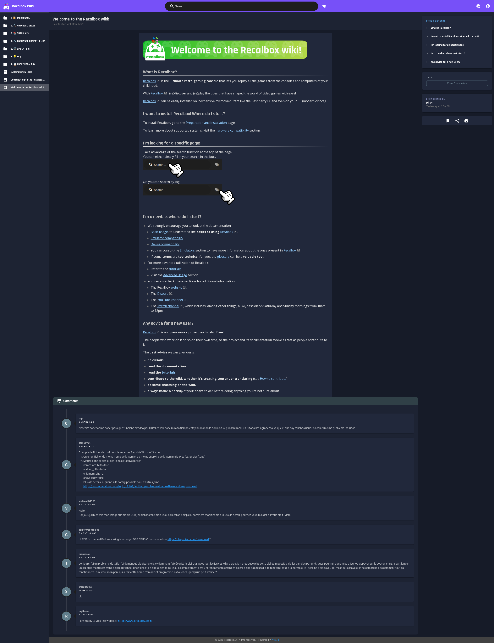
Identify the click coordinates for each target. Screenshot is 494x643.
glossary (223, 256)
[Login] (487, 6)
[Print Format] (466, 120)
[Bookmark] (448, 120)
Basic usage (159, 232)
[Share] (457, 120)
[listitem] (457, 28)
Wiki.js (275, 640)
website (176, 287)
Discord (162, 293)
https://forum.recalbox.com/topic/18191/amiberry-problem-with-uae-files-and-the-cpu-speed (140, 486)
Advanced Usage (175, 275)
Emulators (187, 250)
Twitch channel (168, 306)
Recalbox (149, 81)
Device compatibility (165, 244)
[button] (478, 6)
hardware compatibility (232, 130)
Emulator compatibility (167, 238)
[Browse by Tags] (324, 6)
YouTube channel (170, 300)
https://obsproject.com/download (188, 539)
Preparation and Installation (206, 123)
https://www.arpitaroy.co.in (135, 620)
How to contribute (273, 378)
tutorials (175, 269)
